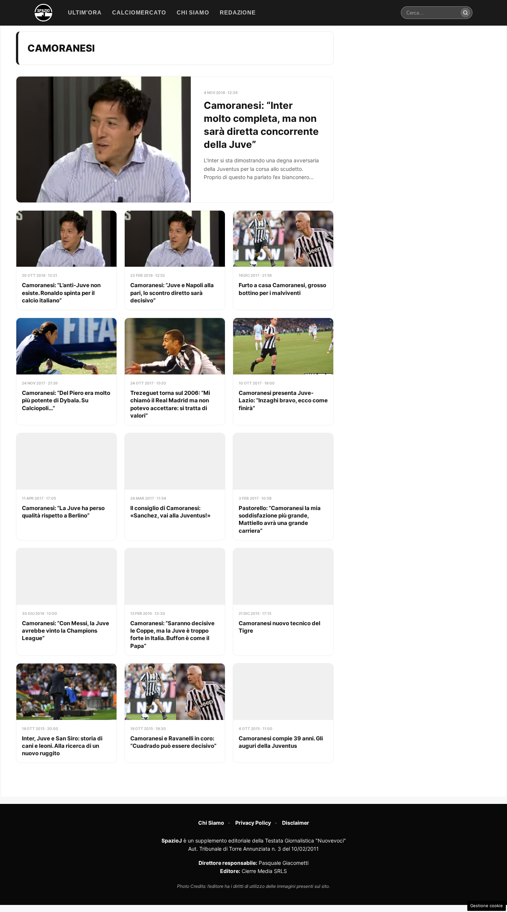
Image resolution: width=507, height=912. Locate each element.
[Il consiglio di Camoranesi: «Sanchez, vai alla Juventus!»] (175, 486)
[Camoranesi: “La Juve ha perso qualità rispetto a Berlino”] (66, 486)
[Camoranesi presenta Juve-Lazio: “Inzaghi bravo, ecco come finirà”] (283, 371)
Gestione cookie (486, 905)
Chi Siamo (211, 822)
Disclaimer (295, 822)
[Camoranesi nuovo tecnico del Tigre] (283, 601)
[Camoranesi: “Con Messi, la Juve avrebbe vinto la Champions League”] (66, 601)
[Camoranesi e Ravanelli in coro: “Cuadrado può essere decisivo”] (175, 713)
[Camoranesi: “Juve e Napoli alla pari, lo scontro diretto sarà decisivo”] (175, 260)
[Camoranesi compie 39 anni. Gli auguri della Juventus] (283, 713)
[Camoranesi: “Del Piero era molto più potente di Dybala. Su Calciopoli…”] (66, 371)
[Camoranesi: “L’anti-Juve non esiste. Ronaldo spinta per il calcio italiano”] (66, 260)
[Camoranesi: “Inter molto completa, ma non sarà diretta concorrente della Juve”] (174, 139)
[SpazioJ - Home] (43, 13)
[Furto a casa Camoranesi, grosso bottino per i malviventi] (283, 260)
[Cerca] (465, 12)
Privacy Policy (253, 822)
